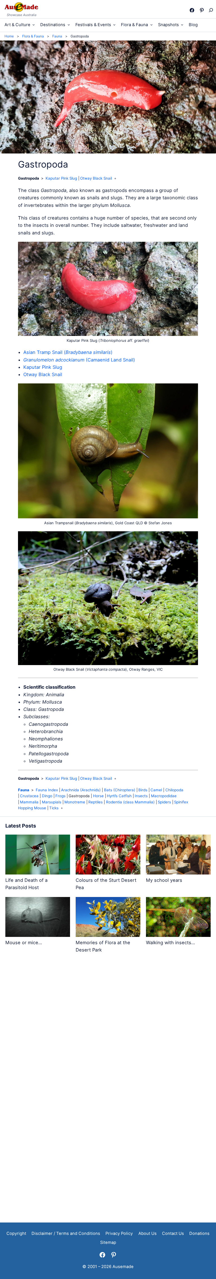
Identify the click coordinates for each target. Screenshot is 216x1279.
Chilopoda (174, 790)
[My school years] (178, 855)
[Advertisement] (108, 1009)
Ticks (53, 808)
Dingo (47, 796)
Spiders (164, 802)
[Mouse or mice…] (37, 918)
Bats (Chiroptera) (119, 790)
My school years (164, 880)
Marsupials (51, 802)
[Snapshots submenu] (182, 24)
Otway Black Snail (96, 178)
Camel (156, 790)
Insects (141, 796)
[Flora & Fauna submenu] (151, 24)
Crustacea (29, 796)
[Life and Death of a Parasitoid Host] (37, 855)
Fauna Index (47, 790)
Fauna (23, 790)
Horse (98, 796)
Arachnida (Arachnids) (81, 790)
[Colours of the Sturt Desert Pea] (108, 855)
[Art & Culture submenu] (33, 24)
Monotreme (74, 802)
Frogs (60, 796)
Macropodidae (164, 796)
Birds (142, 790)
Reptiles (95, 802)
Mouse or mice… (23, 942)
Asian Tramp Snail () (67, 352)
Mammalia (29, 802)
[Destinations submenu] (69, 24)
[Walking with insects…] (178, 918)
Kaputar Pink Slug (61, 178)
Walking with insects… (170, 942)
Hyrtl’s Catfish (119, 796)
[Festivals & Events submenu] (114, 24)
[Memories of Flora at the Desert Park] (108, 918)
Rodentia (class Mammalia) (130, 802)
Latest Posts (20, 826)
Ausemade (123, 1266)
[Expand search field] (210, 10)
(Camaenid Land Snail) (79, 360)
